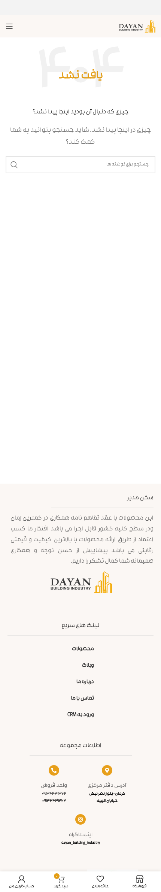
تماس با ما (82, 699)
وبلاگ (88, 666)
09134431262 (54, 801)
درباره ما (85, 682)
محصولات (83, 649)
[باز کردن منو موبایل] (9, 26)
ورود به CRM (80, 715)
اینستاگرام (80, 835)
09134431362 (54, 794)
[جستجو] (14, 164)
